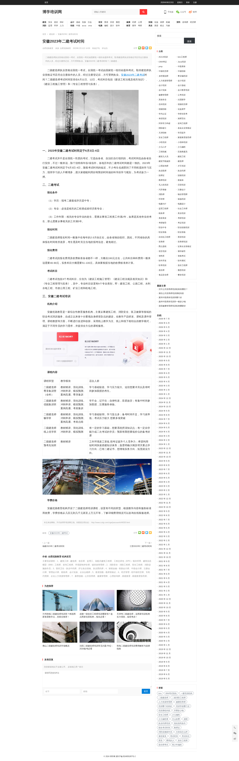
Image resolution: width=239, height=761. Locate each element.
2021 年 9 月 (164, 561)
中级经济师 (163, 71)
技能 (150, 22)
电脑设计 (181, 204)
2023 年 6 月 (164, 473)
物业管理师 (182, 194)
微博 (195, 12)
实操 (84, 22)
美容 (156, 26)
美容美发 (162, 218)
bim (160, 693)
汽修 (168, 26)
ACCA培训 (163, 57)
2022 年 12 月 (165, 499)
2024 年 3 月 (164, 436)
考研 (140, 26)
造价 (56, 22)
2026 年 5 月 (164, 327)
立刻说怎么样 (182, 732)
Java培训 (182, 62)
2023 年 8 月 (164, 465)
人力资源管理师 (165, 81)
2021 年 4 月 (164, 582)
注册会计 (181, 189)
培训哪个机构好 (165, 706)
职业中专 (162, 227)
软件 (118, 26)
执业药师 (181, 171)
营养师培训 (182, 242)
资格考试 (181, 256)
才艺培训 (181, 166)
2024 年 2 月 (164, 440)
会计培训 (181, 81)
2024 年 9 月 (164, 411)
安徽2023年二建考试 (133, 74)
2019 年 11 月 (165, 653)
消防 (44, 26)
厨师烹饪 (181, 118)
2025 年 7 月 (164, 369)
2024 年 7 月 (164, 419)
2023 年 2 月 (164, 490)
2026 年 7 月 (164, 319)
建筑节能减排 (164, 161)
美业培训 (181, 213)
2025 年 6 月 (164, 373)
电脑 (100, 26)
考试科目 (185, 736)
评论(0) (104, 48)
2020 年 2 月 (164, 641)
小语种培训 (182, 142)
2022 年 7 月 (164, 520)
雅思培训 (181, 270)
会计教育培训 (183, 90)
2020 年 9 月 (164, 611)
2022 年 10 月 (165, 507)
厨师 (162, 22)
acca (84, 26)
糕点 (162, 26)
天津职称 (162, 133)
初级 (72, 26)
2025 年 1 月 (164, 394)
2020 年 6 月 (164, 624)
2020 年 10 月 (165, 607)
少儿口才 (162, 147)
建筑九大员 (163, 156)
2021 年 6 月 (164, 574)
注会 (90, 22)
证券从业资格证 (184, 246)
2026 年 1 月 (164, 344)
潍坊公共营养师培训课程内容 (171, 293)
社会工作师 (182, 208)
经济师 (193, 22)
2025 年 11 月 (165, 352)
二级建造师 (163, 698)
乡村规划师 (163, 76)
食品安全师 (163, 275)
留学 (134, 26)
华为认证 (162, 114)
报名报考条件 (180, 723)
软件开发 (162, 260)
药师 (134, 22)
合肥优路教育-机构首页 (59, 556)
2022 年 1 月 (164, 545)
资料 (178, 22)
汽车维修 (162, 189)
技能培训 (181, 175)
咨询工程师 (182, 123)
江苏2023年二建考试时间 (141, 546)
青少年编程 (177, 745)
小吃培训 (162, 142)
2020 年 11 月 (165, 603)
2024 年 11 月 (165, 402)
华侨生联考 (182, 114)
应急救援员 (182, 152)
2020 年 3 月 (164, 637)
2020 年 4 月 (164, 632)
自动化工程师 (164, 237)
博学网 (112, 756)
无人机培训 (163, 185)
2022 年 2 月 (164, 540)
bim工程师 (182, 57)
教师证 (177, 727)
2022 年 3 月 (164, 536)
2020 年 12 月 (165, 599)
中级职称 (181, 71)
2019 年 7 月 (164, 670)
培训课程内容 (164, 710)
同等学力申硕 (164, 123)
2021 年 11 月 (165, 553)
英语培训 (181, 237)
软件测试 (181, 260)
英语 (106, 22)
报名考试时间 (164, 727)
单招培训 (162, 118)
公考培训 (181, 95)
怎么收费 (176, 719)
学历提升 (181, 133)
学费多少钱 (179, 710)
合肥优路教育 (47, 48)
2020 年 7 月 (164, 620)
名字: (47, 691)
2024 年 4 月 (164, 432)
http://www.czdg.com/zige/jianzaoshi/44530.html (110, 522)
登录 (188, 2)
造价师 (161, 270)
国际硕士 (162, 128)
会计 (72, 22)
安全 (50, 22)
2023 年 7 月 (164, 469)
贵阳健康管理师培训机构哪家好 (172, 306)
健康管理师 (163, 95)
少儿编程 (181, 147)
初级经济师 (182, 104)
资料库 (161, 256)
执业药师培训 (164, 723)
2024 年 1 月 (164, 444)
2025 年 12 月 (165, 348)
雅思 (118, 22)
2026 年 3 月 (164, 335)
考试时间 (174, 736)
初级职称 (162, 109)
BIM (61, 22)
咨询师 (185, 22)
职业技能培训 (183, 227)
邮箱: (85, 691)
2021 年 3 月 (164, 586)
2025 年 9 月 (164, 360)
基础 (78, 22)
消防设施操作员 (165, 732)
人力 (62, 26)
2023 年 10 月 (165, 457)
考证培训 (181, 223)
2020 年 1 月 (164, 645)
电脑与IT (162, 204)
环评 (56, 26)
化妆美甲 (181, 109)
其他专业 (162, 99)
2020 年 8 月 (164, 616)
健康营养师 (181, 702)
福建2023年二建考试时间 (53, 546)
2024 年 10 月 (165, 406)
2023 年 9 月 (164, 461)
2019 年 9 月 (164, 662)
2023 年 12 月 (165, 448)
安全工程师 (163, 137)
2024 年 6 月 (164, 423)
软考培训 (162, 265)
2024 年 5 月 (164, 427)
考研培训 (181, 218)
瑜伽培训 (181, 199)
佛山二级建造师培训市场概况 (55, 646)
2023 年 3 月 (164, 486)
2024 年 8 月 (164, 415)
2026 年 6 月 (164, 323)
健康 (128, 22)
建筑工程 (181, 156)
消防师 (161, 194)
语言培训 (162, 251)
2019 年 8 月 (164, 666)
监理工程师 (163, 208)
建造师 (52, 34)
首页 (46, 2)
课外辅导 (181, 251)
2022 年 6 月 (164, 524)
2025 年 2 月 (164, 390)
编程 (106, 26)
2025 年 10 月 (165, 356)
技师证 (161, 175)
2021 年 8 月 (164, 566)
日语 (112, 22)
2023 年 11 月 (165, 453)
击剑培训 (162, 104)
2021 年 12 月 (165, 549)
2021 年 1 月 (164, 595)
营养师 (161, 242)
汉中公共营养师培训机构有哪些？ (173, 289)
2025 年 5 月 (164, 377)
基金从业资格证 (184, 128)
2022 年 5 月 (164, 528)
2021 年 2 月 (164, 591)
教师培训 (162, 180)
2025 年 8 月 (164, 365)
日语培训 (181, 185)
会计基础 (181, 85)
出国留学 (181, 99)
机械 (168, 22)
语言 (100, 22)
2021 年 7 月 (164, 570)
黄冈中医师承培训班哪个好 (170, 297)
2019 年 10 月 (165, 657)
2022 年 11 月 (165, 503)
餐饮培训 (181, 275)
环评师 (161, 199)
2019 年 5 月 (164, 678)
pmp (161, 66)
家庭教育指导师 (184, 137)
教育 (128, 26)
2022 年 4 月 (164, 532)
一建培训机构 (186, 693)
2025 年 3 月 (164, 386)
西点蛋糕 (162, 246)
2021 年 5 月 (164, 578)
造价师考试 (163, 745)
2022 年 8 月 (164, 515)
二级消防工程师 (179, 698)
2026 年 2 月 (164, 340)
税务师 (161, 213)
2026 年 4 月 (164, 331)
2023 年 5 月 (164, 478)
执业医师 (162, 171)
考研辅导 (162, 223)
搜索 (159, 36)
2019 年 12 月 (165, 649)
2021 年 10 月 (165, 557)
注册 (195, 2)
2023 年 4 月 (164, 482)
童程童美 (162, 736)
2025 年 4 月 (164, 381)
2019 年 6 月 (164, 674)
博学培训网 (52, 12)
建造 (44, 22)
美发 (150, 26)
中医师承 (181, 66)
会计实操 (162, 90)
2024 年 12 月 (165, 398)
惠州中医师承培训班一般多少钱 (172, 301)
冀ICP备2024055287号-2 (126, 756)
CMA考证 (163, 62)
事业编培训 (182, 76)
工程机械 (162, 152)
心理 (140, 22)
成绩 (186, 719)
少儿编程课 (163, 719)
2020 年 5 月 (164, 628)
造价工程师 (182, 265)
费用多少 (170, 740)
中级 (78, 26)
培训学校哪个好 (182, 706)
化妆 (156, 22)
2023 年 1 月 (164, 494)
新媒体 (181, 180)
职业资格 (162, 232)
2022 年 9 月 (164, 511)
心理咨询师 (163, 166)
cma (90, 26)
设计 (112, 26)
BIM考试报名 (171, 693)
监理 (50, 26)
